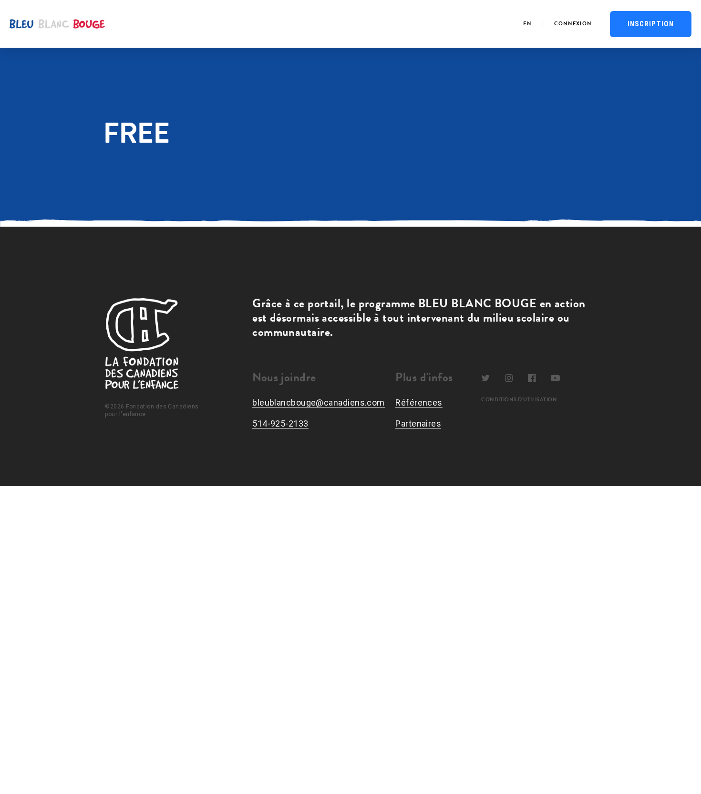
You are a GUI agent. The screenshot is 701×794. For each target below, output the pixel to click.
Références (419, 402)
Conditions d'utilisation (519, 400)
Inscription (651, 24)
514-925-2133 (280, 423)
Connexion (573, 24)
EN (527, 24)
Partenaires (418, 423)
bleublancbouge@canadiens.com (318, 402)
